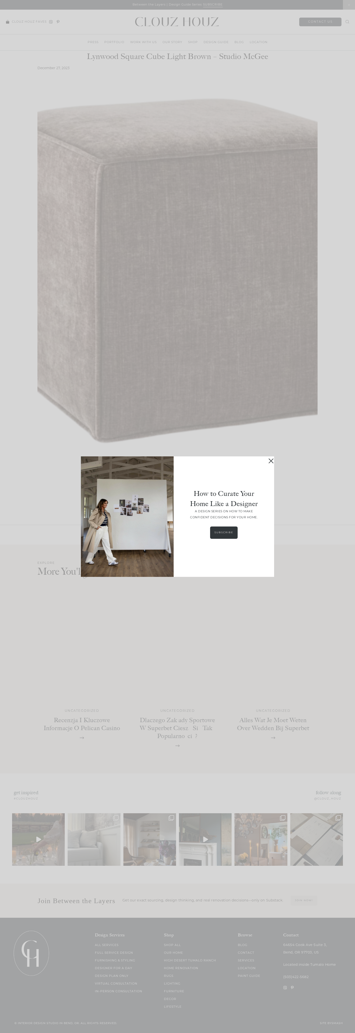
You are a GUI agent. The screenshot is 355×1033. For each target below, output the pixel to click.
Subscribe (223, 532)
